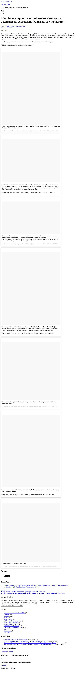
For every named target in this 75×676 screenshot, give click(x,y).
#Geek (6, 617)
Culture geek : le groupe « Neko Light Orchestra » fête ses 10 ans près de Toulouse (28, 644)
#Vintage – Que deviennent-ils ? (13, 627)
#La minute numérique (10, 624)
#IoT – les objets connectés (12, 621)
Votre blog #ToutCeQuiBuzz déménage (15, 639)
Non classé (7, 631)
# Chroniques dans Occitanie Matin (14, 613)
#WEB (6, 629)
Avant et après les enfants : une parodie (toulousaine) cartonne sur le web (25, 641)
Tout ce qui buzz (5, 4)
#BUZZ (3, 590)
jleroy (8, 26)
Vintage (6, 632)
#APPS (6, 614)
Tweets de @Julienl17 (7, 651)
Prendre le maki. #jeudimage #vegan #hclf (14, 563)
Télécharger (4, 665)
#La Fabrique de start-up (11, 622)
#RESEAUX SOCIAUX (11, 626)
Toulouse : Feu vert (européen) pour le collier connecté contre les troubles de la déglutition (30, 643)
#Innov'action (8, 619)
